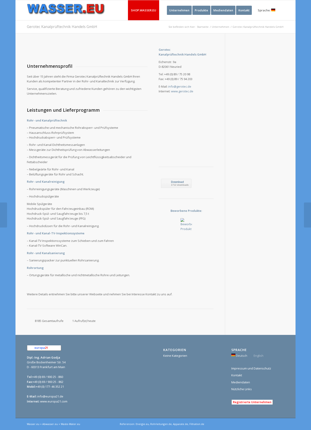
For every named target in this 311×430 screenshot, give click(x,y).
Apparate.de (180, 424)
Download (177, 182)
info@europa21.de (50, 396)
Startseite (203, 26)
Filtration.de (196, 424)
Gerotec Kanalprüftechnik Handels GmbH (62, 26)
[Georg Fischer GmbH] (3, 215)
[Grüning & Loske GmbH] (307, 215)
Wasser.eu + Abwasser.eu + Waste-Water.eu (53, 424)
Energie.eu (142, 424)
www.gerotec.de (182, 91)
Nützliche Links (241, 389)
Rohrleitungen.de (161, 424)
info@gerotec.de (179, 86)
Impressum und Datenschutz (251, 368)
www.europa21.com (53, 401)
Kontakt (236, 375)
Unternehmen (220, 26)
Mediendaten (240, 382)
